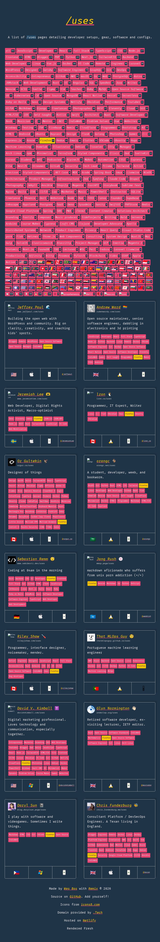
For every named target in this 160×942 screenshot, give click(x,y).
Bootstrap (130, 128)
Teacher (78, 89)
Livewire (134, 173)
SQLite (136, 192)
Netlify (78, 102)
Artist (139, 166)
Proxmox (64, 256)
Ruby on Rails (17, 102)
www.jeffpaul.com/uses (30, 311)
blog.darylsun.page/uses (31, 809)
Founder (117, 198)
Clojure (85, 224)
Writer (134, 83)
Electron (13, 173)
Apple (137, 256)
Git (110, 70)
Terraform (66, 153)
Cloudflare (89, 128)
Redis (147, 205)
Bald (124, 217)
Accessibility (17, 76)
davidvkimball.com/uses (31, 712)
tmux (120, 173)
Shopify (63, 185)
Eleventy (116, 108)
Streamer (40, 166)
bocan (146, 872)
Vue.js (53, 64)
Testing (29, 128)
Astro (139, 76)
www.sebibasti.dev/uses (31, 563)
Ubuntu (41, 134)
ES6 (33, 192)
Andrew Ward (109, 307)
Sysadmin (85, 205)
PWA (69, 211)
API (41, 160)
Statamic (13, 249)
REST (101, 108)
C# (38, 96)
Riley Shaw (28, 636)
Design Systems (55, 102)
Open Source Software (129, 89)
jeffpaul (67, 374)
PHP (59, 57)
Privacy (91, 230)
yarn (10, 237)
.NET (62, 121)
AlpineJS (74, 160)
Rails (23, 192)
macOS (86, 76)
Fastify (29, 217)
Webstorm (58, 198)
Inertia (119, 243)
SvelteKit (143, 153)
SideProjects (92, 217)
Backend (129, 57)
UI (67, 83)
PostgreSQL (122, 76)
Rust (57, 83)
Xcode (87, 173)
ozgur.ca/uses (25, 465)
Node (72, 198)
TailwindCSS (109, 57)
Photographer (84, 108)
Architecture (16, 179)
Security (73, 166)
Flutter (90, 140)
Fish (21, 237)
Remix (72, 128)
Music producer (67, 217)
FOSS (92, 198)
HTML (30, 57)
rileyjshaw (67, 688)
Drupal (135, 179)
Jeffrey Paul (30, 307)
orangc (103, 461)
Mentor (48, 121)
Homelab (43, 147)
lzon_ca (146, 441)
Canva (103, 198)
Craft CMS (68, 224)
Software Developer (131, 115)
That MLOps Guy (112, 636)
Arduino (12, 224)
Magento (78, 185)
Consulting (95, 237)
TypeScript (105, 51)
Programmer (110, 128)
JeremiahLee (67, 441)
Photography (15, 185)
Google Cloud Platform (23, 211)
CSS (122, 51)
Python (72, 57)
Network (46, 230)
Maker (90, 160)
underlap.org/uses (107, 712)
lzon (101, 394)
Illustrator (63, 147)
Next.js (89, 57)
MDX (75, 173)
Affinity (36, 256)
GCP (106, 243)
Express (138, 160)
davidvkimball (66, 785)
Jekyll (33, 185)
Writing (111, 217)
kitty (51, 256)
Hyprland (30, 205)
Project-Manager (88, 243)
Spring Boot (103, 173)
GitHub (62, 76)
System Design (117, 237)
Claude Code (117, 179)
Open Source (54, 96)
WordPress (14, 70)
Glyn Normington (113, 708)
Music (83, 192)
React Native (94, 96)
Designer (33, 70)
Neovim (12, 89)
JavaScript (26, 51)
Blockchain (98, 256)
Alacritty (65, 243)
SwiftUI (115, 205)
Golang (101, 134)
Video (114, 256)
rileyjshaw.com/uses (29, 640)
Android (26, 134)
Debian (81, 147)
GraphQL (97, 70)
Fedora (105, 249)
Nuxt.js (29, 249)
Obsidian (94, 102)
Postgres (47, 205)
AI (145, 128)
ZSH (42, 128)
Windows (13, 128)
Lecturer (70, 249)
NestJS (24, 166)
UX (9, 96)
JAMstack (13, 83)
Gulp (10, 243)
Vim (64, 89)
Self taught (44, 115)
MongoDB (74, 96)
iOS (27, 115)
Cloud (132, 108)
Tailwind (124, 166)
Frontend (14, 57)
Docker (69, 64)
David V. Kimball (34, 708)
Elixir (116, 153)
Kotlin (63, 115)
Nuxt (108, 115)
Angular (80, 83)
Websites (132, 121)
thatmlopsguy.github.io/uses (113, 640)
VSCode (106, 140)
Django (43, 108)
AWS (74, 76)
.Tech (97, 912)
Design (73, 134)
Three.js (50, 237)
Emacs (75, 140)
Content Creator (102, 211)
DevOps (123, 70)
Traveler (98, 147)
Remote (102, 64)
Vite (10, 166)
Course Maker (31, 224)
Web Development (37, 83)
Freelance (14, 198)
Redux (62, 140)
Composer (45, 217)
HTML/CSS (13, 115)
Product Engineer (68, 230)
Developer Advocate (109, 224)
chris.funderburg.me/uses (112, 809)
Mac (148, 237)
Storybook (111, 185)
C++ (146, 134)
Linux (38, 64)
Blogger (44, 57)
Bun (81, 198)
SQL (93, 83)
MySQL (104, 89)
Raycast (57, 134)
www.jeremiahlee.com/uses (32, 398)
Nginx (11, 192)
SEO (144, 108)
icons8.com (90, 904)
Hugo (135, 140)
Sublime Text (132, 185)
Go (97, 76)
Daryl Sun (27, 805)
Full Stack (83, 51)
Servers (137, 217)
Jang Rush (106, 559)
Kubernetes (23, 96)
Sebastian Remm (32, 559)
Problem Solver (99, 121)
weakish (146, 616)
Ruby (91, 89)
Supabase (133, 198)
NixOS (148, 173)
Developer (48, 51)
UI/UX (11, 108)
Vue (118, 121)
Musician (25, 121)
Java (120, 83)
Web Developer (18, 64)
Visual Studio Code (137, 230)
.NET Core (62, 173)
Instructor (119, 192)
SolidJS (23, 243)
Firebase (56, 128)
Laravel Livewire (127, 249)
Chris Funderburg (114, 805)
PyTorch (80, 256)
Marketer (68, 192)
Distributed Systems (22, 230)
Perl (93, 249)
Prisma (108, 166)
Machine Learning (20, 147)
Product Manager (42, 179)
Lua (55, 192)
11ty (112, 147)
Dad (128, 153)
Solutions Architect (133, 211)
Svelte (38, 89)
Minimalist (46, 153)
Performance (115, 102)
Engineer (119, 64)
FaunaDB (44, 249)
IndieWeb (77, 121)
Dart (44, 198)
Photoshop (118, 134)
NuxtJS (137, 237)
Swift (76, 115)
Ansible (47, 185)
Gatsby (49, 70)
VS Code (85, 64)
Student (28, 160)
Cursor (12, 160)
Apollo (132, 224)
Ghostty (121, 140)
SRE (60, 211)
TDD (57, 249)
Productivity (16, 256)
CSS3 (123, 160)
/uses (80, 21)
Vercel (113, 96)
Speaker (106, 83)
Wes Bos (70, 888)
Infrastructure (69, 179)
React (65, 51)
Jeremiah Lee (30, 394)
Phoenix (30, 198)
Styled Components (92, 153)
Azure (32, 140)
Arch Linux (15, 153)
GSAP (126, 256)
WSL (83, 249)
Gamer (134, 134)
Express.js (15, 140)
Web (106, 76)
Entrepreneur (42, 76)
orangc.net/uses (106, 465)
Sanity (101, 205)
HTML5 (11, 134)
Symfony (99, 179)
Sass (36, 102)
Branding (13, 217)
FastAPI (94, 185)
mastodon (146, 785)
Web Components (72, 237)
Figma (52, 89)
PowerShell (99, 192)
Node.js (136, 51)
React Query (110, 230)
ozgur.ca (67, 539)
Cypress (51, 224)
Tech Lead (91, 166)
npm (31, 153)
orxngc (146, 539)
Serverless (131, 96)
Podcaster (55, 160)
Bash (10, 121)
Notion (11, 262)
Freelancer (61, 108)
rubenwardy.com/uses (108, 311)
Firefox (47, 140)
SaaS (61, 205)
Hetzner (33, 237)
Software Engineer (73, 70)
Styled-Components (37, 173)
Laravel (136, 64)
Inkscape (13, 205)
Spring (49, 211)
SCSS (25, 89)
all (10, 51)
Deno (72, 205)
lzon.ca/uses (104, 398)
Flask (87, 134)
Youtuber (135, 102)
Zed (86, 179)
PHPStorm (132, 205)
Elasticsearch (43, 243)
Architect (93, 115)
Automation (107, 160)
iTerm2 (81, 211)
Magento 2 (136, 243)
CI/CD (45, 192)
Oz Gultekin (29, 461)
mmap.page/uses (105, 563)
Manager (127, 147)
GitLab (56, 166)
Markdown (27, 108)
